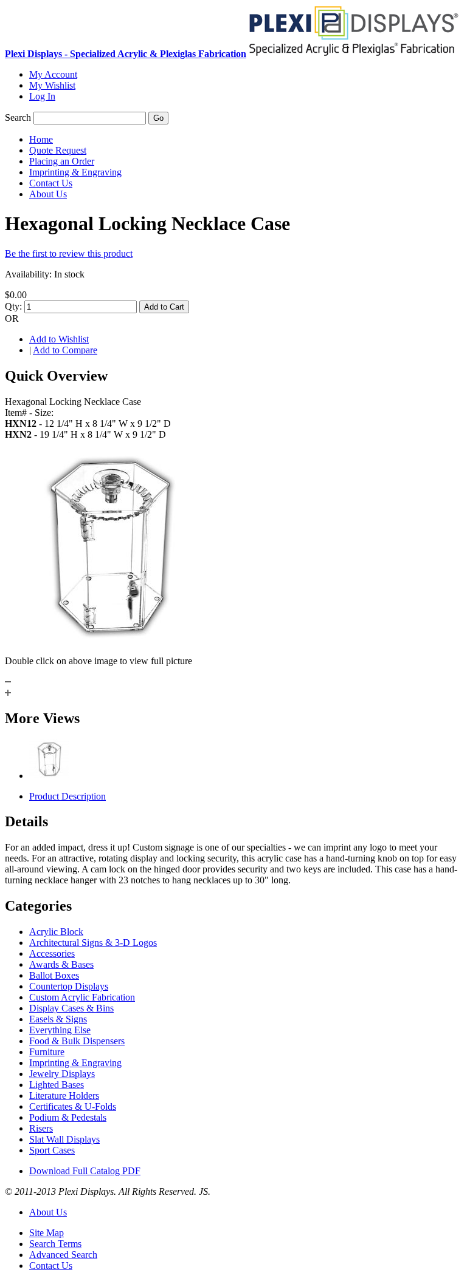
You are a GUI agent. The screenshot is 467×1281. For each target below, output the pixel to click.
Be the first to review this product (69, 253)
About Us (48, 1212)
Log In (42, 96)
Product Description (67, 796)
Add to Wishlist (59, 339)
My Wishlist (52, 85)
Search (18, 117)
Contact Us (50, 1265)
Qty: (13, 306)
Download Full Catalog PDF (84, 1171)
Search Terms (55, 1244)
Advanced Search (63, 1254)
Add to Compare (65, 350)
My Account (53, 74)
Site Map (46, 1233)
